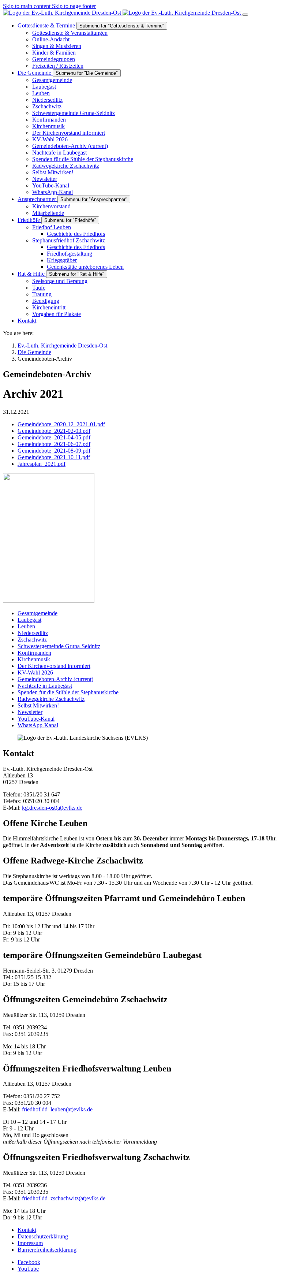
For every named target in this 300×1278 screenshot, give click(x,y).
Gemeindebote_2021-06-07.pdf (54, 444)
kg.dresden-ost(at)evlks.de (52, 808)
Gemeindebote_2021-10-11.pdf (54, 457)
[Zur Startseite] (122, 13)
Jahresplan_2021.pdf (41, 464)
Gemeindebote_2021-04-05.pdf (54, 437)
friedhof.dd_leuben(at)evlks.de (57, 1109)
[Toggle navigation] (245, 15)
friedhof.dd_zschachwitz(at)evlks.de (63, 1198)
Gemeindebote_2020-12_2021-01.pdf (61, 424)
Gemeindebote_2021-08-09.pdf (54, 450)
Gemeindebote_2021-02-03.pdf (54, 431)
